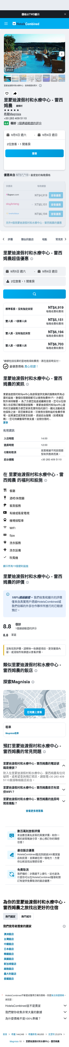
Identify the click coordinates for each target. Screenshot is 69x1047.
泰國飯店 (9, 978)
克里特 (51, 1034)
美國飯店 (9, 958)
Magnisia (14, 1041)
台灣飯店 (9, 939)
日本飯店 (9, 949)
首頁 (5, 1034)
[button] (65, 14)
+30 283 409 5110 (15, 118)
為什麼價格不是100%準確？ (23, 1018)
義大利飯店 (10, 973)
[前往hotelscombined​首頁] (26, 23)
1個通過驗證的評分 (29, 123)
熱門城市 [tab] (26, 916)
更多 (5, 422)
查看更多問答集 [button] (34, 810)
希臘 (13, 1034)
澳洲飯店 (9, 934)
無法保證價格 (57, 995)
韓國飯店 (9, 953)
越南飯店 (9, 968)
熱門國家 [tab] (10, 916)
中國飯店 (9, 944)
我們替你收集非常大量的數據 (23, 1012)
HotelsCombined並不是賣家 (23, 1006)
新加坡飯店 (10, 963)
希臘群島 (32, 1034)
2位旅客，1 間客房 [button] (19, 144)
